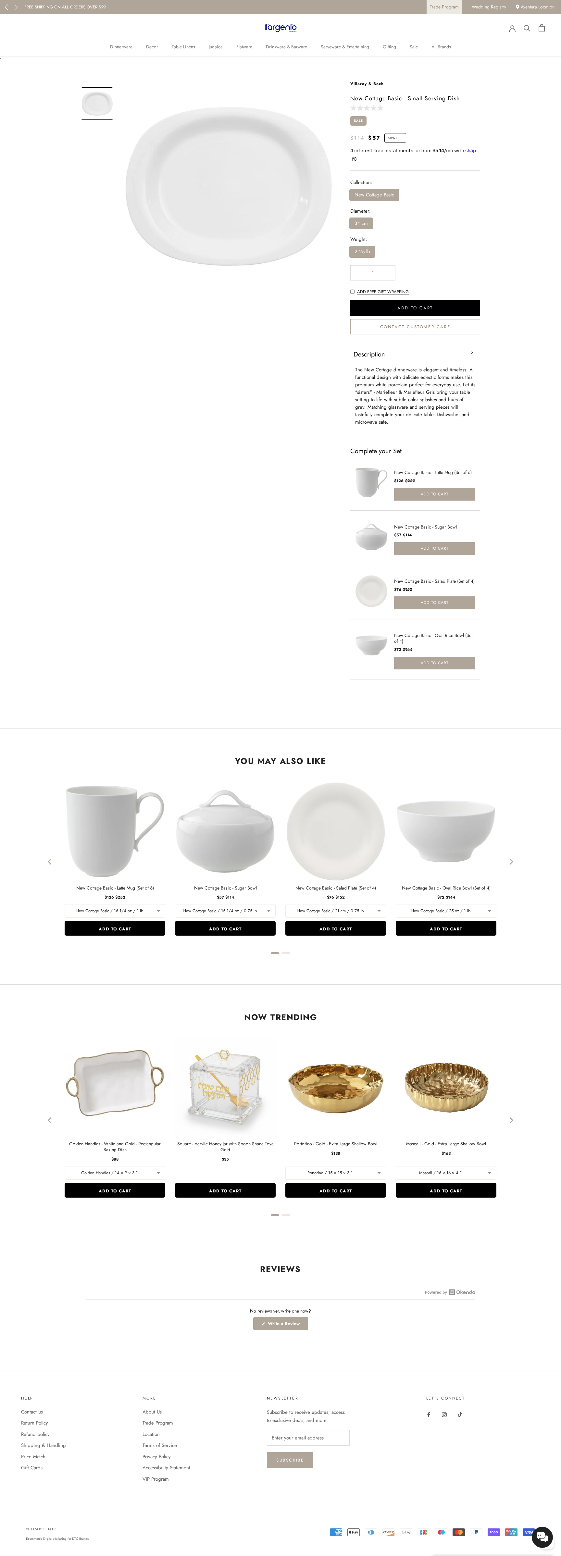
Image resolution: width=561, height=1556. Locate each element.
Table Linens (183, 47)
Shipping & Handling (43, 1445)
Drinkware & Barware (286, 47)
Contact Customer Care (415, 327)
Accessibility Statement (166, 1467)
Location (151, 1434)
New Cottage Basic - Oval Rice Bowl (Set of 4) (433, 638)
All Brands (441, 47)
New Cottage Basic (374, 194)
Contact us (32, 1411)
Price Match (33, 1456)
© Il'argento (41, 1529)
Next (16, 7)
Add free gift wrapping (383, 292)
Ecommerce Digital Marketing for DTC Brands (57, 1538)
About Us (152, 1411)
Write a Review (287, 1325)
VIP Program (156, 1479)
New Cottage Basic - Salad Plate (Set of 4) (434, 581)
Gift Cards (32, 1467)
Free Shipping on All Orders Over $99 (65, 7)
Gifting (389, 47)
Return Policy (34, 1422)
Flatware (244, 47)
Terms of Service (160, 1445)
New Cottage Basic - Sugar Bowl (425, 527)
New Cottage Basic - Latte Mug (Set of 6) (433, 472)
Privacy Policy (157, 1456)
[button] (368, 107)
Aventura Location (537, 7)
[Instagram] (444, 1414)
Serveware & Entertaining (345, 47)
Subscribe (290, 1460)
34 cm (361, 223)
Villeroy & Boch (367, 84)
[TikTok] (459, 1414)
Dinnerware (121, 47)
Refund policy (35, 1434)
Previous (6, 7)
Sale (414, 47)
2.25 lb (362, 251)
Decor (152, 47)
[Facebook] (428, 1414)
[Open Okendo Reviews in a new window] (450, 1292)
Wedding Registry (489, 7)
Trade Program (444, 7)
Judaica (216, 47)
